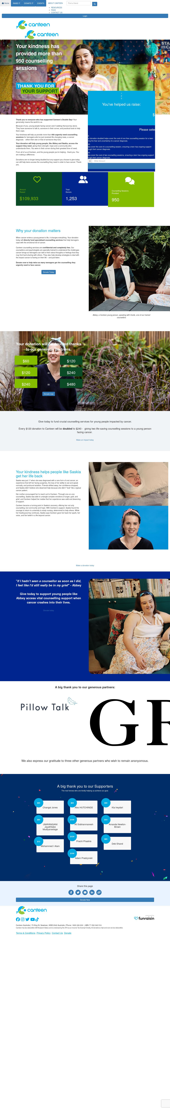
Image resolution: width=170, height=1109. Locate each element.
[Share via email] (85, 892)
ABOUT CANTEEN (55, 3)
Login (85, 16)
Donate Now (85, 900)
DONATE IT (28, 3)
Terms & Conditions (25, 932)
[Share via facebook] (71, 892)
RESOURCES (56, 7)
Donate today (48, 610)
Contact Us (57, 932)
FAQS (53, 10)
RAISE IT (16, 3)
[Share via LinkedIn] (92, 892)
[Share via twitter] (78, 892)
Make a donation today (85, 565)
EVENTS (40, 3)
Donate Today (48, 272)
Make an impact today (85, 440)
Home (6, 3)
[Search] (94, 4)
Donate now (48, 394)
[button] (121, 138)
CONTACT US (56, 12)
